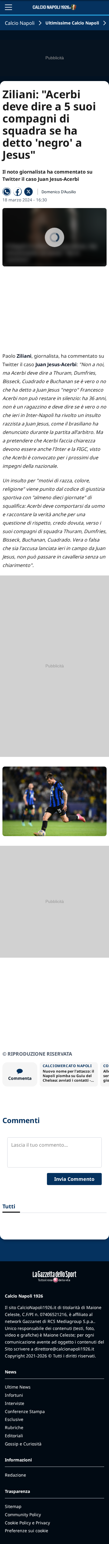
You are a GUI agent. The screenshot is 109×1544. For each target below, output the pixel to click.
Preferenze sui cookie (26, 1530)
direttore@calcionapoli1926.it (64, 1349)
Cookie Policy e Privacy (27, 1523)
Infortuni (14, 1395)
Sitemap (13, 1506)
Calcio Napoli (20, 23)
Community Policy (23, 1514)
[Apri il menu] (8, 7)
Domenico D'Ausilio (58, 191)
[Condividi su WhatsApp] (6, 191)
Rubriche (14, 1427)
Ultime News (18, 1387)
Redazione (15, 1475)
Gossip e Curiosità (23, 1444)
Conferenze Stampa (25, 1411)
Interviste (14, 1403)
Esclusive (14, 1419)
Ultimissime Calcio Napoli (72, 23)
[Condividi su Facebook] (17, 191)
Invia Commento (74, 1179)
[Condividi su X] (28, 191)
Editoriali (14, 1435)
